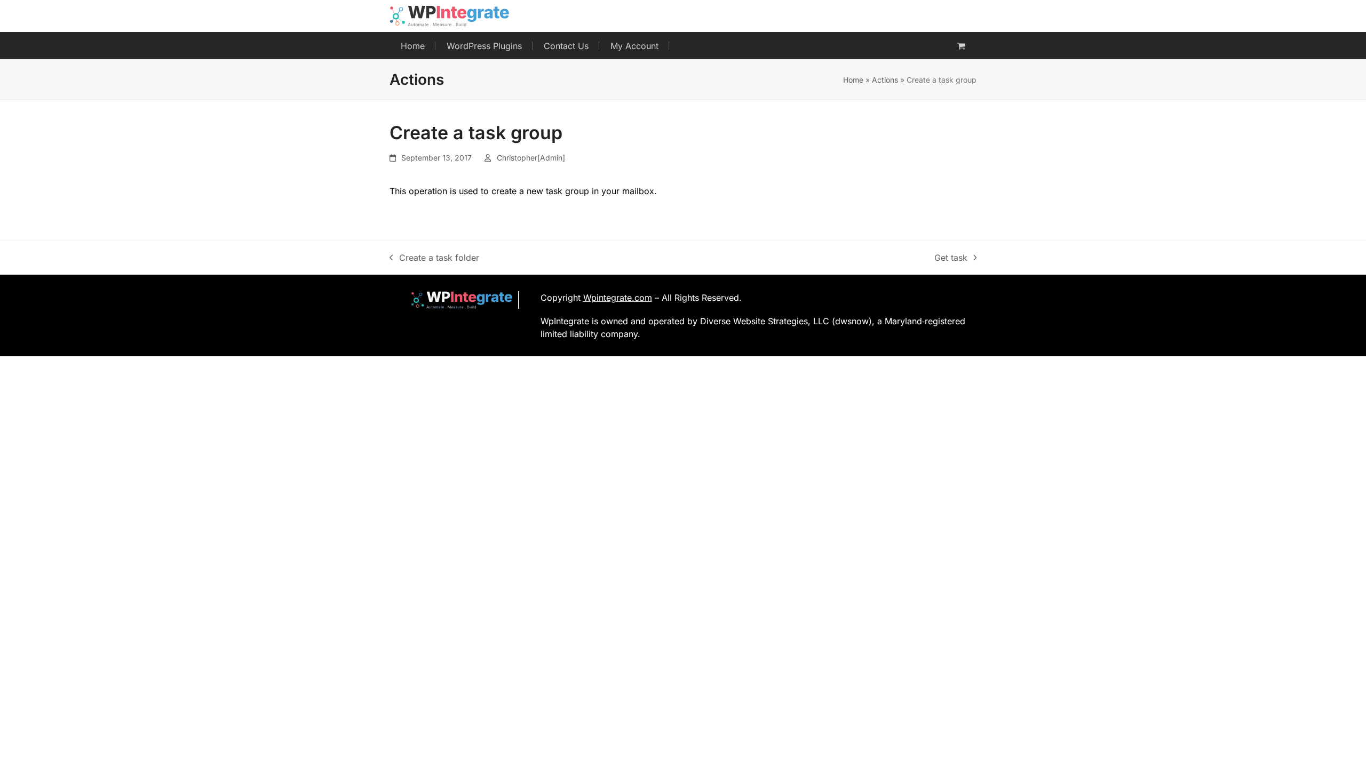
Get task (950, 258)
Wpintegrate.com (617, 297)
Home (853, 79)
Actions (885, 79)
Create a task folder (434, 258)
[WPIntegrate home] (456, 300)
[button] (961, 46)
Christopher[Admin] (531, 157)
